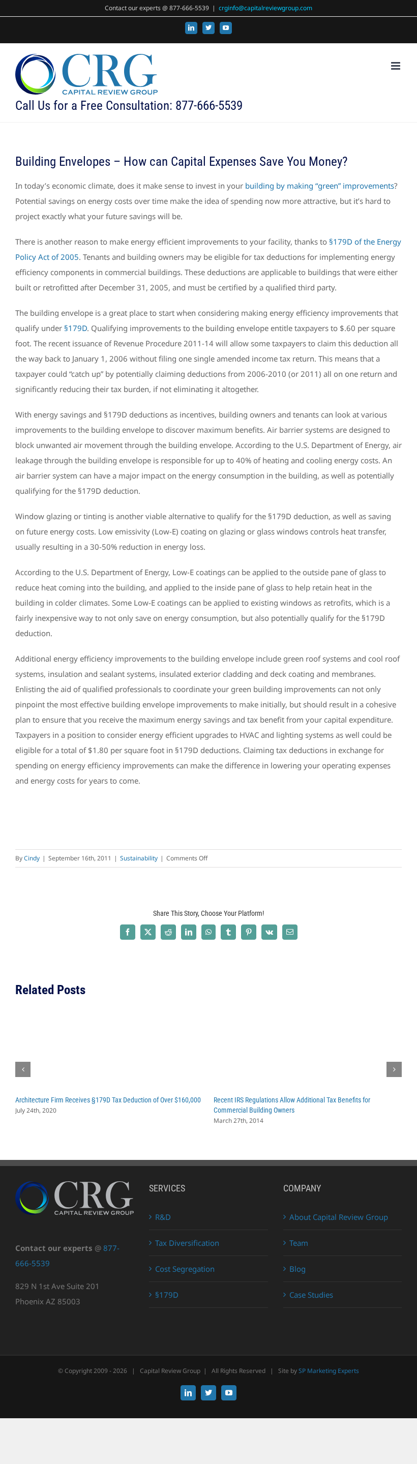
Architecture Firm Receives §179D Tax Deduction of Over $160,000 (108, 1100)
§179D (75, 328)
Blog (297, 1269)
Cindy (32, 858)
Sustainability (139, 858)
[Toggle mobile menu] (396, 66)
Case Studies (311, 1295)
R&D (163, 1217)
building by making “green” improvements (319, 186)
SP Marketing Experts (329, 1370)
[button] (23, 1069)
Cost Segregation (185, 1269)
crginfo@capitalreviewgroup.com (265, 8)
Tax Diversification (187, 1243)
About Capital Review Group (338, 1217)
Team (298, 1243)
